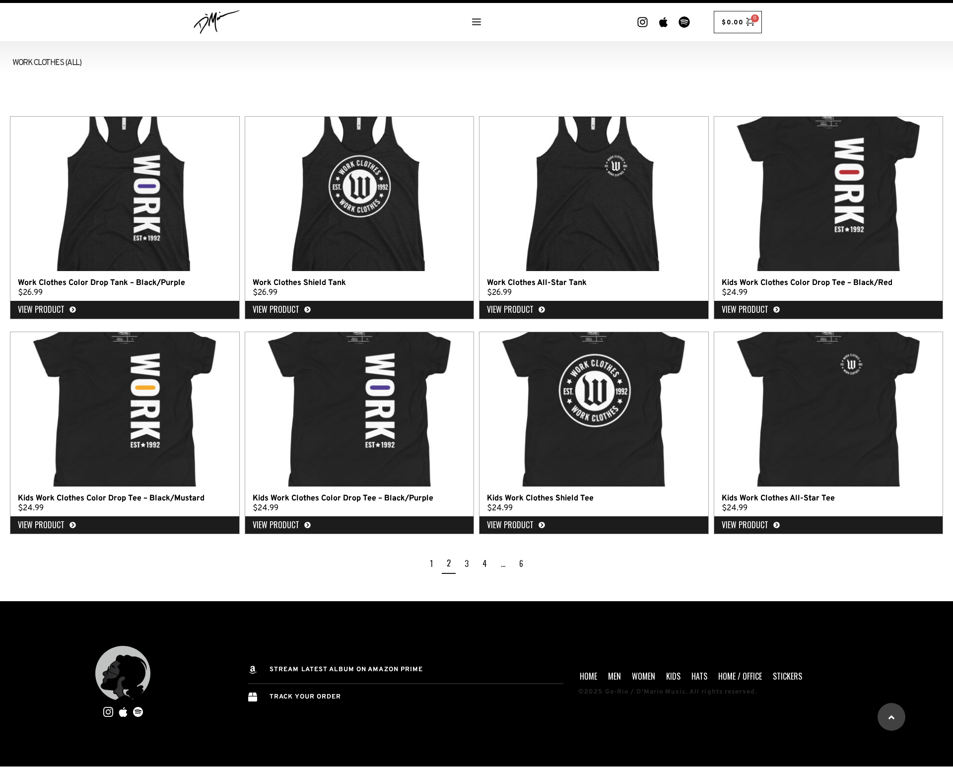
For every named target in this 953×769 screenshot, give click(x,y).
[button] (891, 717)
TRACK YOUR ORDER (305, 697)
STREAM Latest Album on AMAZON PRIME (346, 670)
